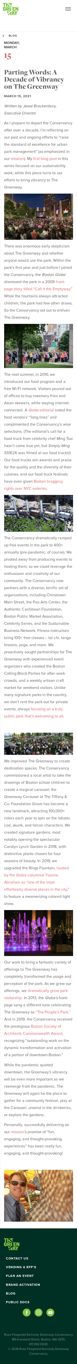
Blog (11, 1294)
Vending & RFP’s (21, 1267)
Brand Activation (23, 1285)
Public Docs (18, 1302)
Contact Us (17, 1258)
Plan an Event (20, 1276)
